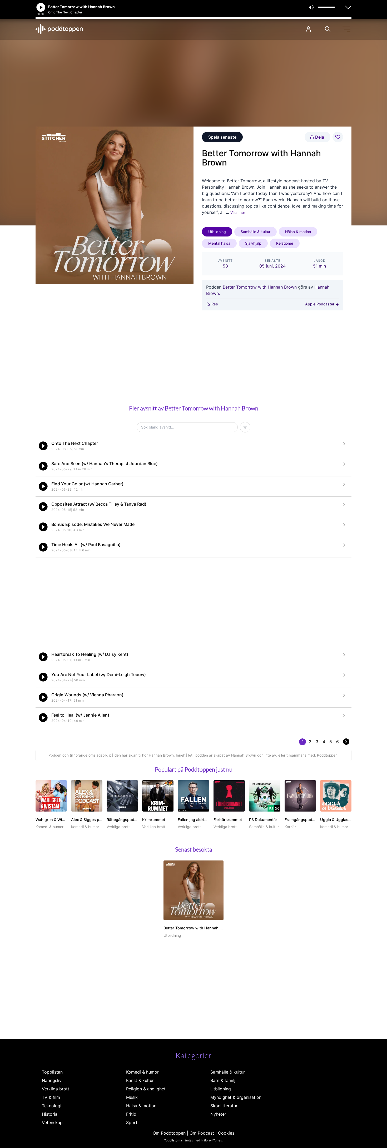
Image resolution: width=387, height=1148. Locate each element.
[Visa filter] (245, 427)
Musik (132, 1097)
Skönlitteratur (223, 1105)
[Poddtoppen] (59, 29)
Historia (49, 1114)
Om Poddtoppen (169, 1133)
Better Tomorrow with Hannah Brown (260, 287)
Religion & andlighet (146, 1088)
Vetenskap (52, 1122)
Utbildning (217, 231)
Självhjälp (253, 243)
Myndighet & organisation (235, 1097)
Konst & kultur (140, 1080)
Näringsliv (52, 1080)
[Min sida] (308, 29)
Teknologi (51, 1105)
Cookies (226, 1133)
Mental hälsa (219, 243)
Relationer (284, 243)
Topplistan (52, 1072)
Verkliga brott (55, 1088)
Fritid (131, 1114)
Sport (131, 1122)
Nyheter (218, 1114)
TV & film (51, 1097)
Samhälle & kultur (255, 231)
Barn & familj (222, 1080)
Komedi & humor (142, 1072)
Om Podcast (202, 1133)
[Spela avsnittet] (43, 446)
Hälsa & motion (298, 231)
